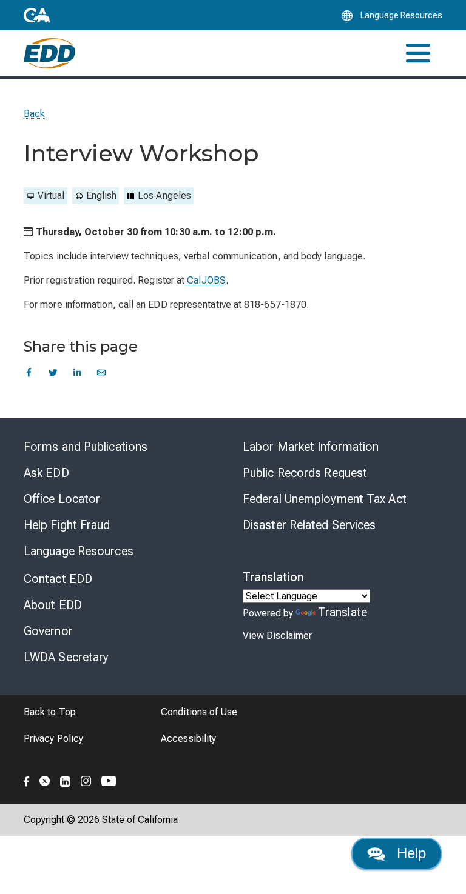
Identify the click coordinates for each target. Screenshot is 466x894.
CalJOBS (206, 280)
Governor (48, 631)
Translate (342, 612)
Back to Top (50, 712)
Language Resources (78, 551)
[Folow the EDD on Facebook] (27, 779)
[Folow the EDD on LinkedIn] (65, 779)
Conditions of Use (199, 712)
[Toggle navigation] (418, 53)
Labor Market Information (311, 446)
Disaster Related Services (309, 525)
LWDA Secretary (66, 657)
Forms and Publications (85, 446)
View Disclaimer (277, 635)
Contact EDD (58, 579)
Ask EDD (46, 472)
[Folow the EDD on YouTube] (108, 779)
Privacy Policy (53, 738)
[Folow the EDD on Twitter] (44, 779)
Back (34, 113)
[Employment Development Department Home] (49, 53)
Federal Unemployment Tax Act (325, 499)
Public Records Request (305, 472)
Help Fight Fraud (67, 525)
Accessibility (188, 738)
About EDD (53, 605)
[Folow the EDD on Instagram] (86, 779)
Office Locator (62, 499)
